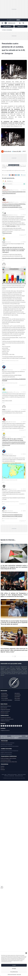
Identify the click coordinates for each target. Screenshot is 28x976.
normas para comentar (14, 165)
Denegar (14, 968)
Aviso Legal (19, 974)
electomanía (11, 23)
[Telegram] (9, 726)
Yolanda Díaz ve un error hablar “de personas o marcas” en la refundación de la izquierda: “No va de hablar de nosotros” (14, 622)
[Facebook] (3, 726)
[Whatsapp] (5, 726)
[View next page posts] (15, 656)
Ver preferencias (14, 971)
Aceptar (14, 965)
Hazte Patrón (4, 704)
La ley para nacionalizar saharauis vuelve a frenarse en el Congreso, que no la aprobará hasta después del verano (14, 567)
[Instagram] (13, 726)
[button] (26, 953)
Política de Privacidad (12, 974)
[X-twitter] (1, 726)
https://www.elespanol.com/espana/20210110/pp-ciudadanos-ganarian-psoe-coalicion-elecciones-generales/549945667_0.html (14, 205)
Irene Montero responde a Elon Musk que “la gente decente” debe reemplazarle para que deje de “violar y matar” (14, 650)
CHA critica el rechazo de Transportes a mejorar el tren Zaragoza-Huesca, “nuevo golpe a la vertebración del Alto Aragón (14, 595)
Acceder (24, 174)
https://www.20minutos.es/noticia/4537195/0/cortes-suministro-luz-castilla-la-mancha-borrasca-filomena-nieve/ (14, 443)
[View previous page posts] (13, 656)
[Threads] (7, 726)
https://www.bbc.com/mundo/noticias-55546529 (13, 258)
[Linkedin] (19, 726)
